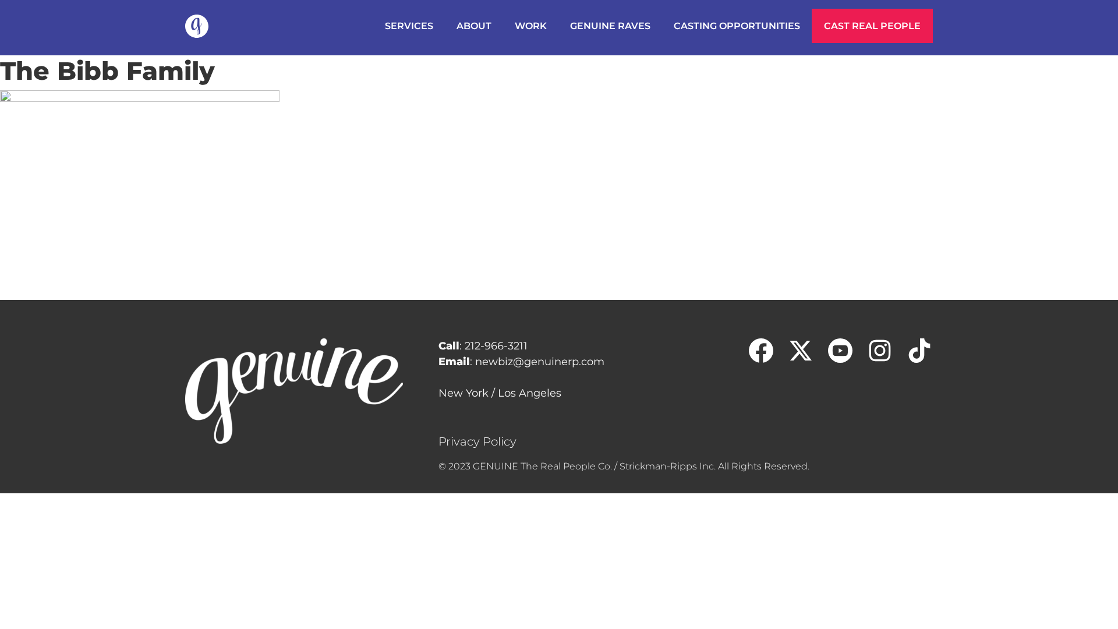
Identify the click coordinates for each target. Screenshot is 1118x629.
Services (409, 25)
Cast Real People (872, 25)
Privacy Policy (477, 441)
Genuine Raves (610, 25)
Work (531, 25)
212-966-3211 (496, 346)
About (474, 25)
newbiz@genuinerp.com (539, 361)
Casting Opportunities (737, 25)
